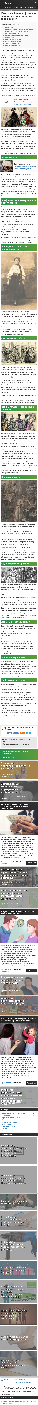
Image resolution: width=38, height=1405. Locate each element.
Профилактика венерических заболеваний (20, 29)
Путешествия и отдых (10, 1122)
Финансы (5, 1120)
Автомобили (6, 1115)
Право (4, 1131)
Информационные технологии (13, 1113)
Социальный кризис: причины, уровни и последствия (25, 103)
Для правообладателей (22, 1382)
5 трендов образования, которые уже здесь (15, 765)
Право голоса (9, 27)
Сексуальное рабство (12, 33)
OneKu (8, 3)
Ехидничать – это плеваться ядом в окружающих (12, 980)
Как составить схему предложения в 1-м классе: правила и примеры (18, 1019)
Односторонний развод (13, 39)
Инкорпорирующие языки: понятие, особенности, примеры (18, 912)
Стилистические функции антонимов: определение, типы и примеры (14, 873)
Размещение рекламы (22, 1381)
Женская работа (10, 37)
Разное (4, 1129)
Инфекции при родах (12, 46)
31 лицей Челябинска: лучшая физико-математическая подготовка (15, 894)
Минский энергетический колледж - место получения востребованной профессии (11, 1096)
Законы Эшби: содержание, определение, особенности (10, 788)
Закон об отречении (12, 44)
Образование (5, 776)
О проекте (4, 1379)
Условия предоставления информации (14, 1401)
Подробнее (31, 863)
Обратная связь (6, 1381)
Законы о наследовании (13, 41)
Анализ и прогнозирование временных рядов (12, 1000)
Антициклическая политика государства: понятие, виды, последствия (14, 806)
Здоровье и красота (9, 1126)
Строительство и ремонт (11, 1118)
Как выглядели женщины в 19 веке (17, 35)
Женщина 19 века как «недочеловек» (18, 31)
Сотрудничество (20, 1379)
